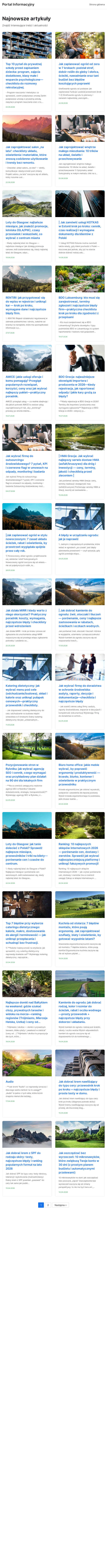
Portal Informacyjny (18, 4)
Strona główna (97, 4)
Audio (10, 1081)
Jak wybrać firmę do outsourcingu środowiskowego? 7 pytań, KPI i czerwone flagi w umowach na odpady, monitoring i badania (27, 463)
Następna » (61, 1205)
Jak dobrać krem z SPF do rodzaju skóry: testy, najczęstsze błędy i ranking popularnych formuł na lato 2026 (24, 1160)
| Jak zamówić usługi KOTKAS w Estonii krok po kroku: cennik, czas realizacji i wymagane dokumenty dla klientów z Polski (80, 230)
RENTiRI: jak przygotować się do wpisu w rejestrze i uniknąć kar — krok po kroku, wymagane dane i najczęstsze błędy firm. (26, 305)
